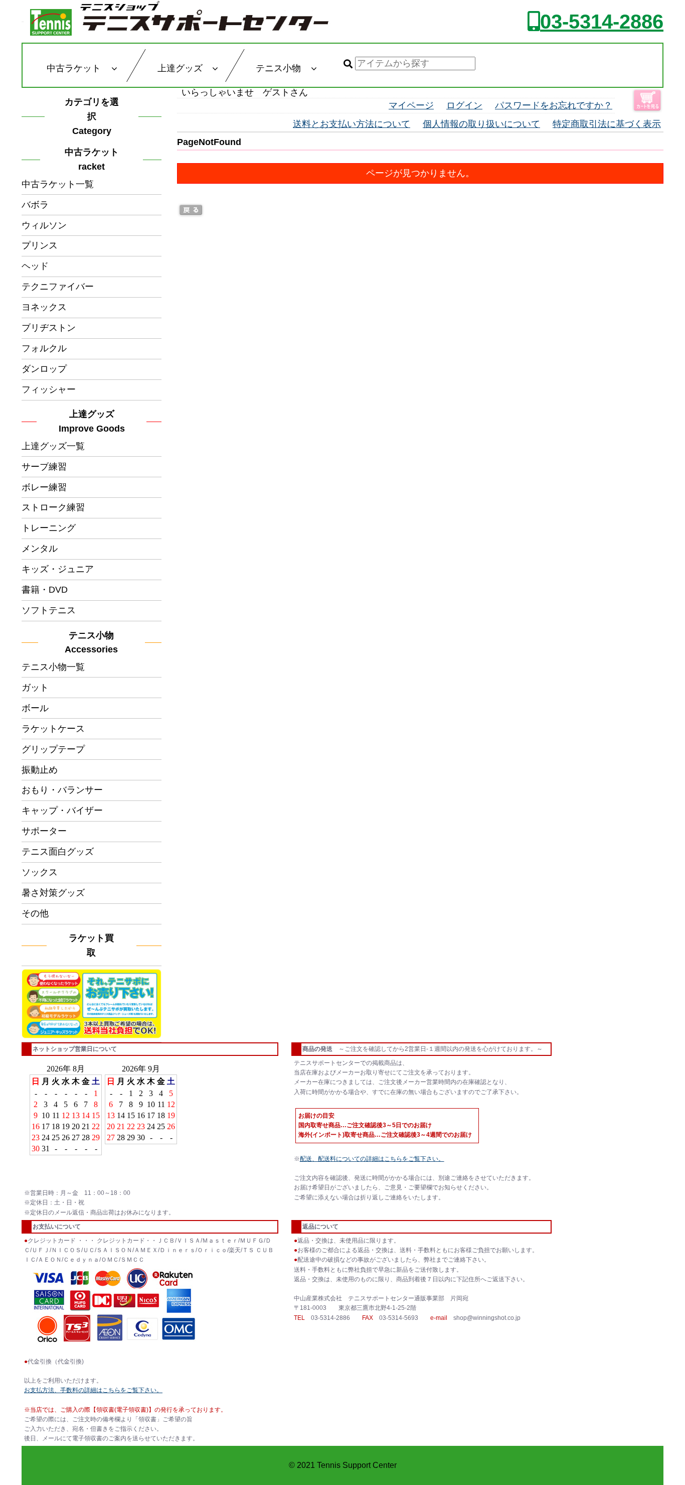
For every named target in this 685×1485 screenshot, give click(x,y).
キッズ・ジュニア (58, 569)
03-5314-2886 (601, 22)
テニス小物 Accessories (94, 642)
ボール (35, 708)
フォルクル (44, 348)
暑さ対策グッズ (53, 893)
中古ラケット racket (95, 159)
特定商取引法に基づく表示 (607, 124)
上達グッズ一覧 (53, 446)
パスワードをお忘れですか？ (553, 105)
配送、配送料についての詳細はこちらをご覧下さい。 (372, 1158)
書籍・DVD (45, 590)
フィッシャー (49, 389)
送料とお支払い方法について (351, 124)
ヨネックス (44, 307)
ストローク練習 (53, 507)
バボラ (35, 205)
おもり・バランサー (62, 790)
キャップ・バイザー (62, 810)
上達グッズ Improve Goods (92, 421)
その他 (35, 913)
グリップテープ (53, 749)
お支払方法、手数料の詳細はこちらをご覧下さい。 (93, 1390)
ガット (35, 688)
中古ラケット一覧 (58, 184)
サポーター (44, 831)
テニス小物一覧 (53, 667)
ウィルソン (44, 225)
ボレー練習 (44, 487)
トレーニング (49, 528)
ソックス (40, 872)
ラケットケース (53, 729)
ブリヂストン (49, 328)
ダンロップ (44, 369)
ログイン (464, 105)
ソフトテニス (49, 610)
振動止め (40, 770)
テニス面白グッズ (58, 852)
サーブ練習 (44, 467)
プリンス (40, 245)
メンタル (40, 549)
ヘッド (35, 266)
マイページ (411, 105)
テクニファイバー (58, 287)
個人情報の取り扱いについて (481, 124)
